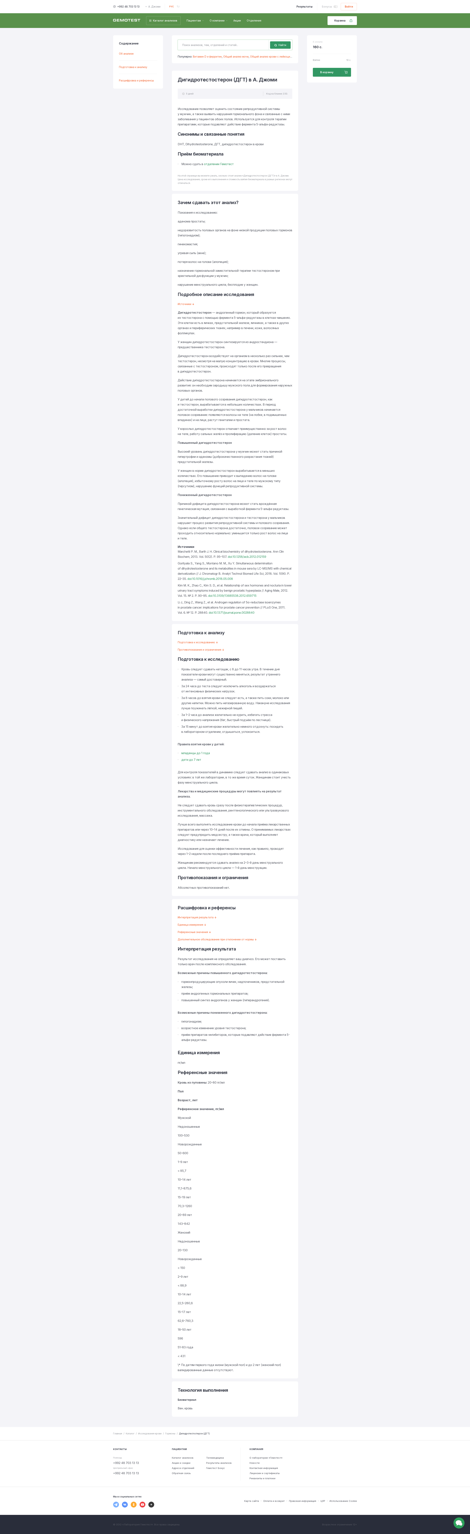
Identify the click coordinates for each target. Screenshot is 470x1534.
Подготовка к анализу (133, 67)
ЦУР (323, 1500)
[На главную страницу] (126, 20)
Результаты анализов (219, 1462)
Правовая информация (302, 1500)
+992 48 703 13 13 (128, 6)
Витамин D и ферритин (207, 56)
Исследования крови (150, 1433)
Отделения (254, 20)
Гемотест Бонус (215, 1468)
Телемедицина (215, 1457)
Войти (349, 6)
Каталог (130, 1433)
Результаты (304, 6)
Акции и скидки (181, 1462)
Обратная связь (181, 1473)
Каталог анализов (183, 1457)
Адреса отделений (183, 1468)
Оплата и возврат (274, 1500)
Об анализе (126, 53)
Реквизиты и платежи (262, 1478)
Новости (255, 1462)
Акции (237, 20)
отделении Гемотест (219, 164)
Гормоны (170, 1433)
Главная (117, 1433)
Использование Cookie (343, 1500)
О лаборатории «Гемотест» (266, 1457)
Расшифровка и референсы (136, 80)
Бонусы (327, 6)
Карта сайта (251, 1500)
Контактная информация (264, 1468)
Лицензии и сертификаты (265, 1473)
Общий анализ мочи (236, 56)
